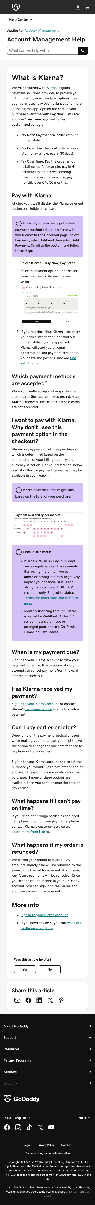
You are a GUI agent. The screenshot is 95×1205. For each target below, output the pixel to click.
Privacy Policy (46, 1144)
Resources (11, 1049)
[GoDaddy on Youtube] (51, 1129)
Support (10, 1037)
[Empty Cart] (87, 7)
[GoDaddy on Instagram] (18, 1129)
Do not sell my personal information (47, 1153)
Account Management (42, 30)
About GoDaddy (16, 1026)
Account (10, 1071)
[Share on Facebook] (28, 1000)
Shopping (11, 1083)
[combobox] (42, 51)
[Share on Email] (17, 1000)
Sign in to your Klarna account (35, 703)
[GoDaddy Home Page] (22, 1099)
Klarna (51, 87)
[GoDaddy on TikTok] (29, 1129)
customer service (38, 709)
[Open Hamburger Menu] (5, 7)
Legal (27, 1144)
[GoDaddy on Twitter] (40, 1129)
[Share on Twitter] (50, 1000)
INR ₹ (81, 1117)
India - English (15, 1117)
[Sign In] (78, 7)
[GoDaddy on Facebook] (7, 1129)
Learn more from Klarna (30, 831)
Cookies (66, 1144)
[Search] (83, 51)
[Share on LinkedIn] (39, 1000)
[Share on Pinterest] (61, 1000)
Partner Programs (17, 1060)
